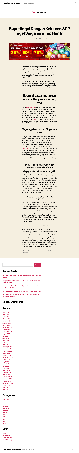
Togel (39, 23)
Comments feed (7, 437)
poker (4, 414)
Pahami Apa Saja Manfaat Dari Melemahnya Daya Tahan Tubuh (21, 291)
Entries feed (6, 435)
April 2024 (5, 317)
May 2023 (5, 340)
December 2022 (7, 351)
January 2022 (6, 374)
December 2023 (7, 325)
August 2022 (6, 359)
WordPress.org (7, 440)
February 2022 (7, 372)
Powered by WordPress (28, 449)
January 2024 (6, 323)
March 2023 (6, 344)
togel (49, 250)
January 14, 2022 (44, 38)
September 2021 (7, 383)
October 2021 (6, 381)
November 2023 (7, 327)
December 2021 (7, 377)
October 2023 (6, 329)
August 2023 (6, 334)
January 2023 (6, 349)
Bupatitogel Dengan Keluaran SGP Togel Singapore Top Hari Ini (39, 31)
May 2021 (5, 389)
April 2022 (5, 368)
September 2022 (7, 357)
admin (35, 38)
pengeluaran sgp (44, 250)
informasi (5, 402)
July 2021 (5, 387)
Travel (4, 423)
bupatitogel (26, 250)
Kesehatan (5, 408)
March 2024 (6, 319)
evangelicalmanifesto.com (11, 3)
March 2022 (6, 370)
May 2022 (5, 366)
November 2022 (7, 353)
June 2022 (5, 364)
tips (3, 419)
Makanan (5, 410)
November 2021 (7, 379)
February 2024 (7, 321)
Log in (4, 433)
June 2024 (5, 312)
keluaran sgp (37, 250)
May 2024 (5, 314)
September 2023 (7, 332)
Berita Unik (5, 399)
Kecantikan (5, 404)
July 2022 (5, 362)
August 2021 (6, 385)
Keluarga (5, 406)
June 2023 (5, 338)
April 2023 (5, 342)
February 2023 (7, 347)
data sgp (31, 250)
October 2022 (6, 355)
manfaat (5, 412)
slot (3, 417)
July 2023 (5, 336)
